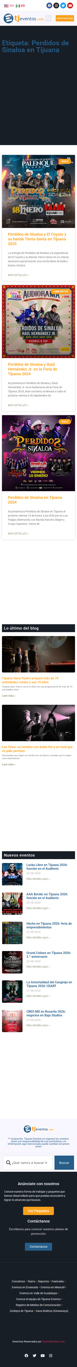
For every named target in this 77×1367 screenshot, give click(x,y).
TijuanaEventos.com (53, 1341)
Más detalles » (18, 275)
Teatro (31, 1281)
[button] (48, 18)
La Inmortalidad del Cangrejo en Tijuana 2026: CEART (49, 984)
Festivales (58, 1281)
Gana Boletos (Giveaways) (52, 1310)
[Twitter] (63, 5)
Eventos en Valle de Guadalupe (38, 1293)
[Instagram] (56, 5)
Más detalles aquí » (38, 878)
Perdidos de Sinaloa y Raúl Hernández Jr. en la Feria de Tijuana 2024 (32, 369)
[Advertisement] (38, 95)
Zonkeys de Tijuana (21, 1310)
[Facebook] (49, 5)
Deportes (43, 1281)
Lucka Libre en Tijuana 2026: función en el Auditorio (47, 867)
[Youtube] (70, 5)
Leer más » (9, 695)
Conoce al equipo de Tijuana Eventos (38, 1299)
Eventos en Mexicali (53, 1287)
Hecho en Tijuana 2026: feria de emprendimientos (49, 925)
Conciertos (18, 1281)
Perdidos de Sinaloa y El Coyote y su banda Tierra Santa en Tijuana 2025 (37, 239)
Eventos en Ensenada (25, 1287)
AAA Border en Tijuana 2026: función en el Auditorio (47, 896)
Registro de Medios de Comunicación (38, 1305)
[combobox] (28, 1163)
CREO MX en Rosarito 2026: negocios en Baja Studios (46, 1013)
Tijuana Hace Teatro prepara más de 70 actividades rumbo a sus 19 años (30, 680)
